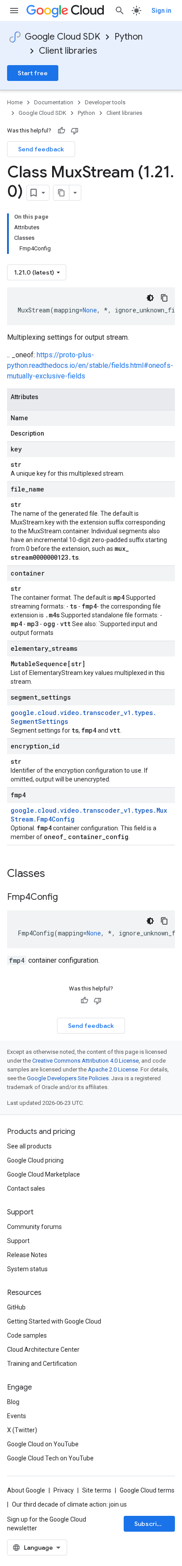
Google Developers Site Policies (68, 1078)
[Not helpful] (74, 130)
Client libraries (68, 50)
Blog (13, 1401)
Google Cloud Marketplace (43, 1174)
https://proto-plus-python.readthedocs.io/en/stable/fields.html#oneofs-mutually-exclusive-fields (90, 365)
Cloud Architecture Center (43, 1349)
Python (128, 36)
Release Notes (27, 1254)
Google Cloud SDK (62, 36)
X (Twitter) (22, 1430)
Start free (33, 73)
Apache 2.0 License (113, 1069)
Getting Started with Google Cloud (54, 1321)
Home (15, 102)
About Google (26, 1490)
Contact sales (26, 1188)
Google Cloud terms (147, 1490)
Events (16, 1415)
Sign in (161, 10)
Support (18, 1240)
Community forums (34, 1226)
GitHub (16, 1307)
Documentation (53, 102)
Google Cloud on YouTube (43, 1444)
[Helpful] (61, 130)
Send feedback (41, 149)
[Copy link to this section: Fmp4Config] (67, 897)
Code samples (27, 1335)
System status (27, 1269)
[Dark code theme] (150, 298)
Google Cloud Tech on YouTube (50, 1458)
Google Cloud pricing (35, 1160)
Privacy (63, 1490)
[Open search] (119, 10)
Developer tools (105, 102)
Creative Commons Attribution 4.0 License (85, 1060)
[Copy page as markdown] (61, 192)
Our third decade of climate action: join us (69, 1504)
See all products (29, 1146)
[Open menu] (14, 10)
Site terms (96, 1490)
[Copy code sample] (164, 298)
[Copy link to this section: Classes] (56, 874)
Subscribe (149, 1524)
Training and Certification (42, 1363)
